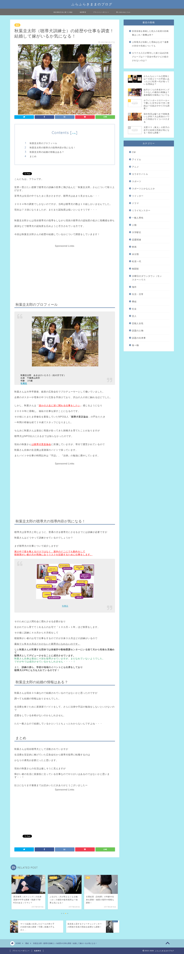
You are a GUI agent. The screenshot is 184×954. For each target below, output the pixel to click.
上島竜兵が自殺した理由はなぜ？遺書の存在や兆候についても (150, 44)
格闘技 (135, 268)
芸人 (134, 316)
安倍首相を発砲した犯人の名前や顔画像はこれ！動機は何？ (150, 33)
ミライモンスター (141, 210)
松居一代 (136, 261)
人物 (134, 225)
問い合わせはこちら (123, 12)
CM (134, 152)
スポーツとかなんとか (143, 188)
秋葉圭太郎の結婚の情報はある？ (47, 152)
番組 (17, 25)
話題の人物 (137, 330)
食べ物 (135, 345)
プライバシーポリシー (101, 12)
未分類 (135, 254)
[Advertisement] (64, 267)
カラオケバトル (140, 174)
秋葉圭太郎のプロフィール (43, 143)
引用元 (24, 383)
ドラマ (135, 203)
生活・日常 (137, 294)
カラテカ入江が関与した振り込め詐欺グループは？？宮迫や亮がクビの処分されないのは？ (150, 56)
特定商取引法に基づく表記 (63, 12)
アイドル (136, 159)
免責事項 (83, 12)
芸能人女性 (137, 323)
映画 (134, 247)
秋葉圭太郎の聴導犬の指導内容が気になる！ (53, 147)
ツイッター (137, 196)
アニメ (135, 167)
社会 (134, 309)
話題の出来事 (139, 338)
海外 (134, 287)
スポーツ (136, 181)
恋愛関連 (136, 239)
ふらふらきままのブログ (92, 4)
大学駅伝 (136, 232)
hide (74, 133)
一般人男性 (137, 218)
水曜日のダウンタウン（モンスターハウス (147, 278)
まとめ (33, 156)
